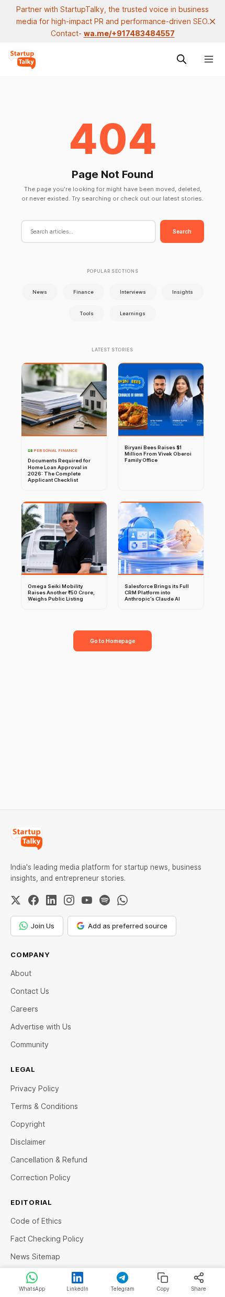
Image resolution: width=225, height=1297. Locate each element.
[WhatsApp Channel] (122, 900)
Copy (163, 1288)
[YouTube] (87, 900)
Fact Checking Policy (47, 1238)
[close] (212, 21)
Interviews (133, 292)
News (39, 292)
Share (198, 1288)
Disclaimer (28, 1141)
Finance (83, 292)
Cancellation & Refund (48, 1159)
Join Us (42, 926)
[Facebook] (33, 900)
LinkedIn (77, 1288)
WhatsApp (32, 1288)
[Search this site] (181, 59)
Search (182, 231)
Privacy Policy (34, 1088)
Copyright (27, 1123)
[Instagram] (69, 900)
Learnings (132, 313)
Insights (182, 292)
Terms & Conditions (44, 1106)
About (20, 973)
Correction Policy (40, 1177)
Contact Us (29, 990)
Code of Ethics (36, 1220)
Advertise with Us (40, 1026)
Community (29, 1044)
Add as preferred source (127, 926)
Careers (24, 1008)
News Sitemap (35, 1256)
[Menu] (208, 59)
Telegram (122, 1288)
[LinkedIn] (51, 900)
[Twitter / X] (15, 900)
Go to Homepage (112, 641)
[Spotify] (104, 900)
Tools (87, 313)
